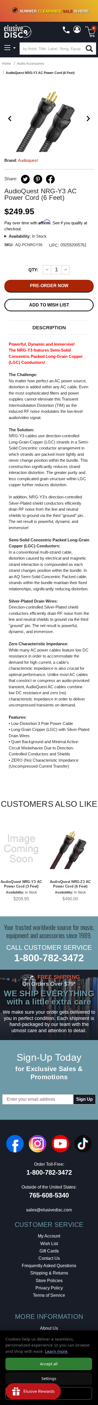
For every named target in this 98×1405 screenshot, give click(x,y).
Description (49, 327)
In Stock (28, 236)
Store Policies (49, 1280)
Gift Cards (49, 1251)
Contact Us (49, 1258)
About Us (49, 1328)
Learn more (56, 1351)
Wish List (49, 1243)
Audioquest (28, 160)
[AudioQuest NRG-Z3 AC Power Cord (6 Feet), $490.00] (70, 849)
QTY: (33, 270)
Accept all (49, 1363)
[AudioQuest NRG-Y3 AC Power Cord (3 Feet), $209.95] (21, 849)
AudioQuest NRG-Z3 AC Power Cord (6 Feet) (70, 884)
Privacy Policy (49, 1288)
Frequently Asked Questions (49, 1265)
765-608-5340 (49, 1195)
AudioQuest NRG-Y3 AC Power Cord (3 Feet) (21, 884)
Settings (48, 1378)
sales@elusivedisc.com (49, 1210)
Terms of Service (49, 1295)
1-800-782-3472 (49, 957)
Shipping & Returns (49, 1273)
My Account (49, 1236)
